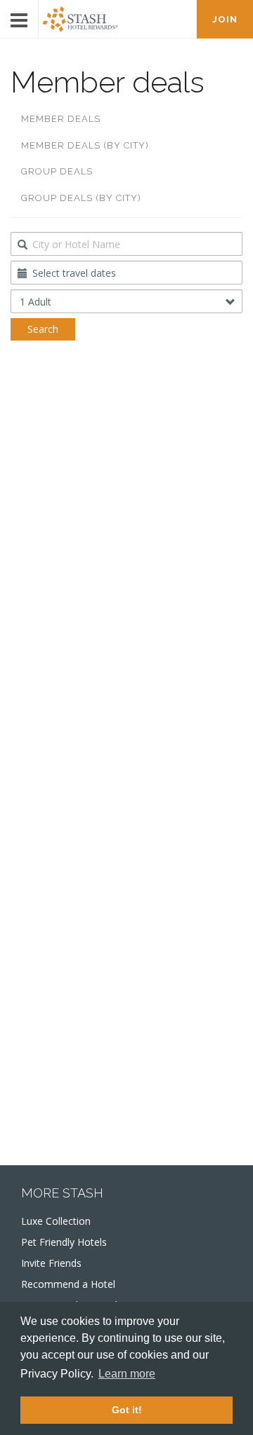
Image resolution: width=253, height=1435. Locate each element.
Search (42, 329)
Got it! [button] (127, 1409)
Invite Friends (51, 1263)
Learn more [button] (126, 1374)
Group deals (57, 171)
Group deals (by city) (81, 198)
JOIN (225, 19)
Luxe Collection (56, 1221)
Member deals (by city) (85, 145)
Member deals (60, 119)
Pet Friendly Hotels (64, 1242)
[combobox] (126, 244)
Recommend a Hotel (68, 1284)
